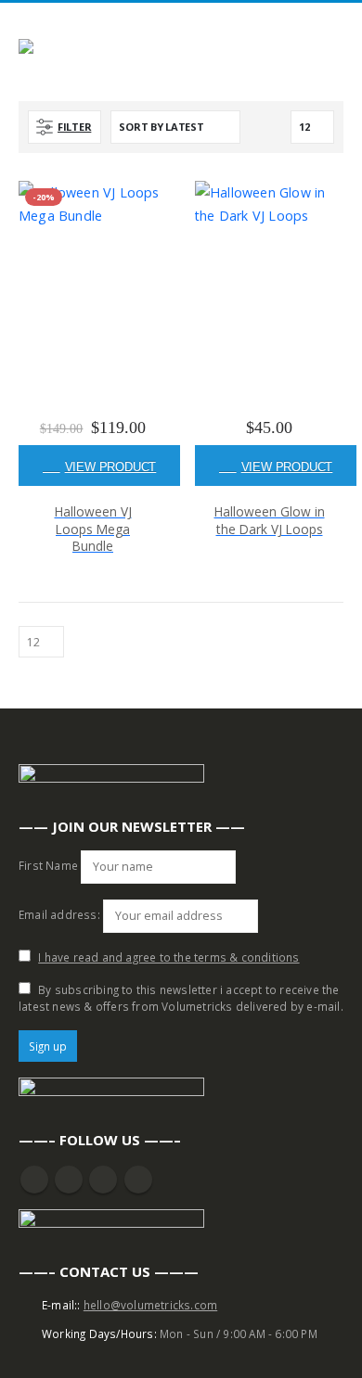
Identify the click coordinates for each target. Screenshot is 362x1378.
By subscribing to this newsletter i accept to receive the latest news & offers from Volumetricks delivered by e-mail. (181, 998)
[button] (335, 27)
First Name (48, 865)
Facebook (34, 1179)
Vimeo (138, 1179)
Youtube (69, 1179)
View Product (111, 467)
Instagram (103, 1179)
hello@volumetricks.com (150, 1304)
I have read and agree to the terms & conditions (168, 957)
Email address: (59, 914)
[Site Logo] (70, 49)
